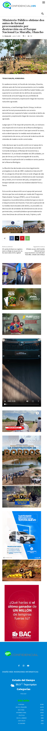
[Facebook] (11, 238)
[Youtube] (28, 666)
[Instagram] (23, 666)
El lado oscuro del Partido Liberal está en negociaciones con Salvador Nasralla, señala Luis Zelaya (35, 252)
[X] (17, 238)
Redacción (7, 36)
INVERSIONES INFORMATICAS (26, 672)
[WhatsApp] (27, 238)
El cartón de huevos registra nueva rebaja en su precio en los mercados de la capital (12, 251)
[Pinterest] (22, 238)
